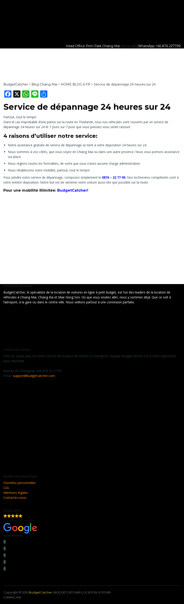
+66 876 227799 (168, 46)
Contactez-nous (14, 497)
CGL (6, 488)
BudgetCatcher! (72, 190)
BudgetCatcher (40, 592)
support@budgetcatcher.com (34, 376)
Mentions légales (15, 492)
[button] (92, 521)
